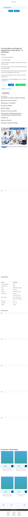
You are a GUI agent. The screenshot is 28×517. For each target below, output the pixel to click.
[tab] (6, 93)
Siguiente (17, 11)
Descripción (6, 93)
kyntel (14, 506)
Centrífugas (8, 88)
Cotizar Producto (21, 84)
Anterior (11, 11)
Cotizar (11, 84)
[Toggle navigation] (25, 2)
